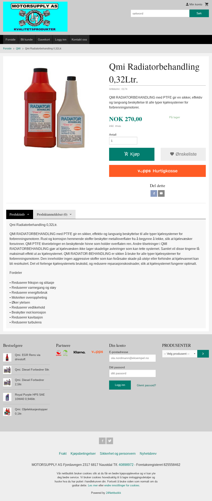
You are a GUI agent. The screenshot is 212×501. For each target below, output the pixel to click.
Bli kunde (27, 39)
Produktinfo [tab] (17, 214)
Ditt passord (117, 367)
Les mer (93, 485)
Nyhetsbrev (148, 453)
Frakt (62, 453)
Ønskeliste (185, 154)
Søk (199, 13)
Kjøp (135, 154)
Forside (11, 39)
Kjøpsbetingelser (83, 453)
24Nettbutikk (113, 492)
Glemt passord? (146, 385)
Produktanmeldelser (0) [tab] (52, 214)
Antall (112, 134)
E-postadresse (118, 352)
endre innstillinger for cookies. (122, 485)
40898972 (126, 464)
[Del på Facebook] (154, 193)
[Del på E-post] (161, 193)
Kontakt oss (79, 39)
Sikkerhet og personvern (118, 453)
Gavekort (44, 39)
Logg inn (60, 39)
